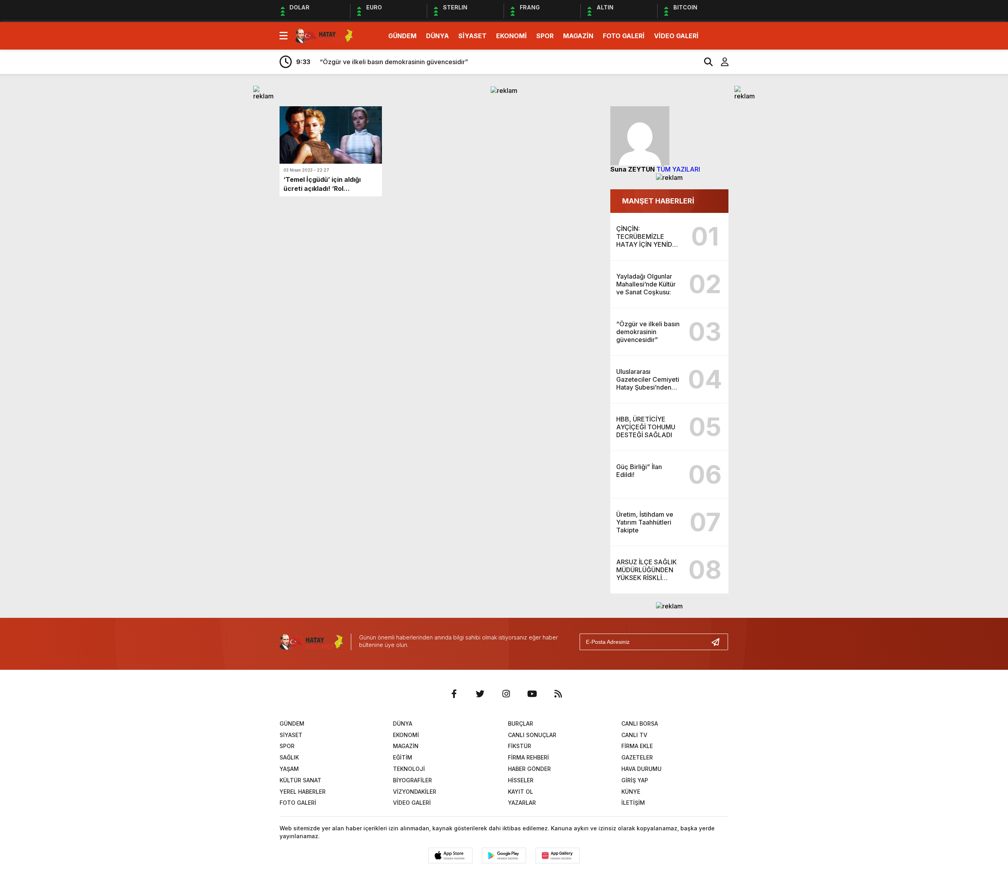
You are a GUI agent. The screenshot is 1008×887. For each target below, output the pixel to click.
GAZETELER (637, 757)
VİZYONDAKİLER (414, 791)
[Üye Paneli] (720, 61)
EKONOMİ (511, 36)
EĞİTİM (402, 757)
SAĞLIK (289, 757)
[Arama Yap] (705, 61)
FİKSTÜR (519, 746)
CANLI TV (634, 735)
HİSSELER (521, 780)
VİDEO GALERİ (676, 36)
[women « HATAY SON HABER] (324, 35)
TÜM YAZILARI (678, 169)
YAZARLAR (522, 802)
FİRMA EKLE (637, 746)
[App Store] (450, 855)
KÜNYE (630, 791)
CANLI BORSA (639, 723)
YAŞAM (289, 768)
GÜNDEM (402, 36)
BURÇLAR (520, 723)
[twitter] (480, 694)
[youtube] (532, 694)
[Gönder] (718, 642)
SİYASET (472, 36)
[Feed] (558, 694)
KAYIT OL (520, 791)
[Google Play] (504, 855)
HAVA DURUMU (641, 768)
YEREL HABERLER (303, 791)
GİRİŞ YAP (634, 780)
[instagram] (506, 694)
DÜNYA (437, 36)
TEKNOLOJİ (409, 768)
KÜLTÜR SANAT (300, 780)
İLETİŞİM (633, 802)
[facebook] (454, 694)
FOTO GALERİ (624, 36)
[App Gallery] (558, 855)
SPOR (545, 36)
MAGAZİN (578, 36)
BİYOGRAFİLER (412, 780)
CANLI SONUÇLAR (532, 735)
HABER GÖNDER (529, 768)
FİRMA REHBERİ (528, 757)
